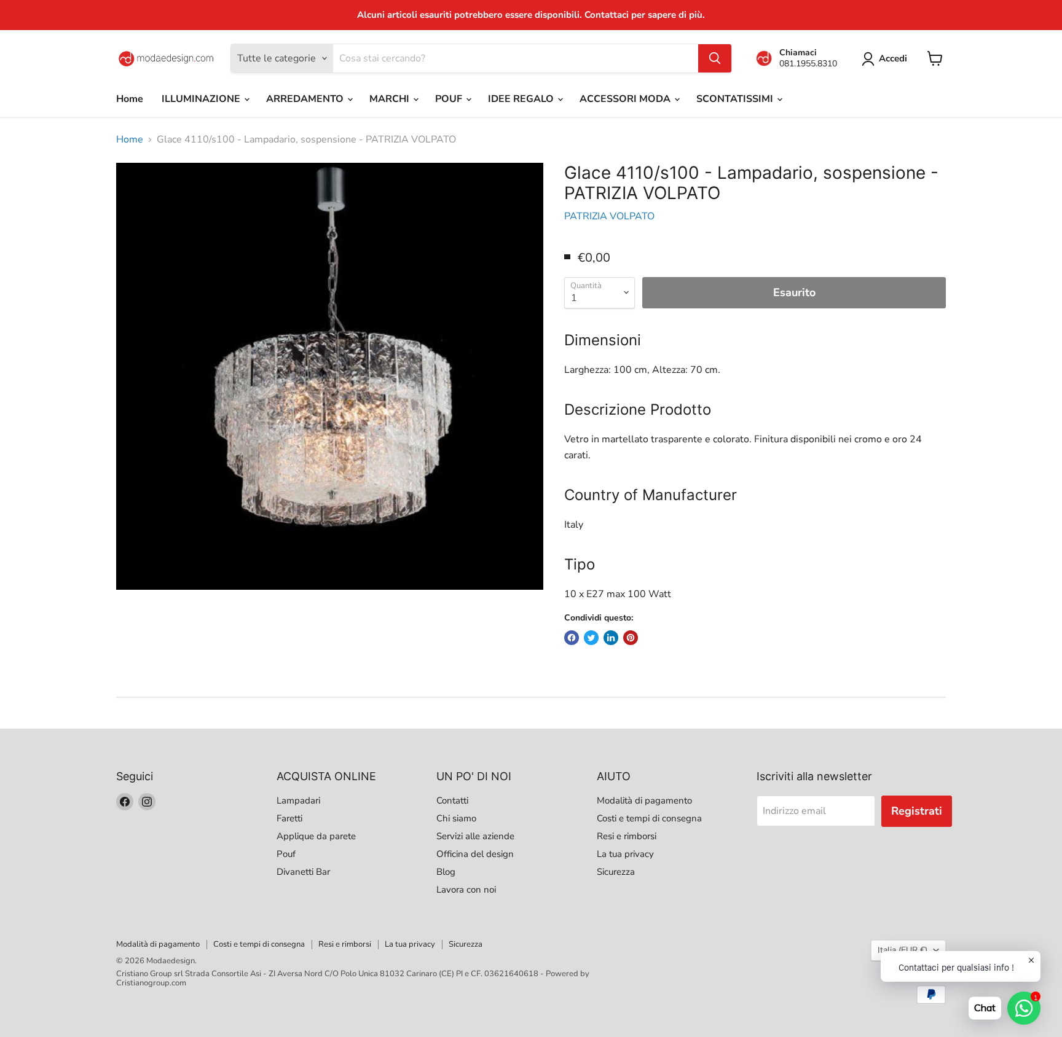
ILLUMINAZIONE (202, 99)
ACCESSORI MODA (626, 99)
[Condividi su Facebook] (571, 637)
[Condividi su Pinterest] (630, 637)
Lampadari (298, 800)
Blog (445, 872)
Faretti (289, 818)
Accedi (893, 58)
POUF (450, 99)
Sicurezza (616, 872)
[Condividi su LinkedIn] (611, 637)
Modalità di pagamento (644, 800)
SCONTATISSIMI (736, 99)
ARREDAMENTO (306, 99)
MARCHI (390, 99)
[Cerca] (714, 58)
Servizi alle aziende (475, 836)
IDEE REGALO (522, 99)
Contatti (452, 800)
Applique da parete (316, 836)
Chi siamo (456, 818)
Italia (902, 950)
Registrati (916, 811)
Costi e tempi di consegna (649, 818)
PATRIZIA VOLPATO (609, 216)
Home (129, 99)
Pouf (286, 854)
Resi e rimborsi (626, 836)
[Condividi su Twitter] (591, 637)
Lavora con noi (466, 889)
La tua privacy (625, 854)
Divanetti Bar (303, 872)
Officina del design (475, 854)
